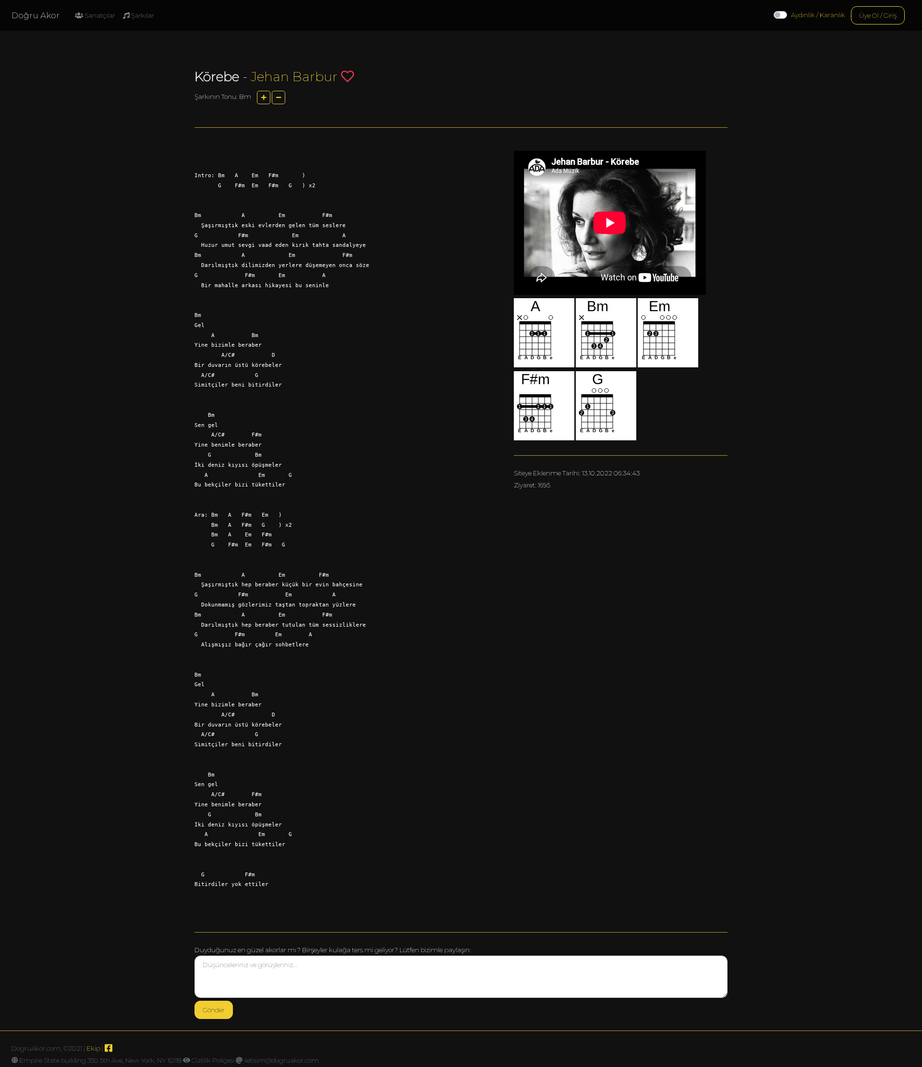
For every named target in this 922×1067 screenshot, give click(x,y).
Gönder (214, 1010)
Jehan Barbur (294, 77)
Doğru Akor (36, 15)
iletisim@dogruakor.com (281, 1060)
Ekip (93, 1048)
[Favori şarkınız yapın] (347, 76)
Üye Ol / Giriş (878, 15)
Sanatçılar (99, 15)
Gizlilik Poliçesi (213, 1060)
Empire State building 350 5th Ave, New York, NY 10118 (100, 1060)
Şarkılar (142, 15)
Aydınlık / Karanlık (818, 15)
